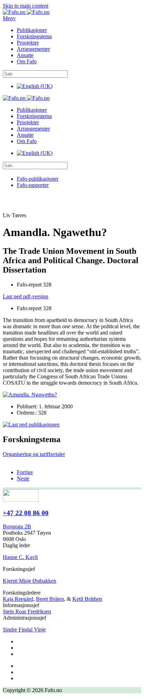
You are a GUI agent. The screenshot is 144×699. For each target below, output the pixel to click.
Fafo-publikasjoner (37, 179)
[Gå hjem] (26, 12)
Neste (23, 478)
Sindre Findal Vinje (24, 630)
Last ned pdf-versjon (25, 296)
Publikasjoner (32, 30)
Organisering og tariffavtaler (34, 454)
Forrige (25, 472)
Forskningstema (34, 36)
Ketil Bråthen (87, 599)
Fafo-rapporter (33, 185)
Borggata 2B (17, 526)
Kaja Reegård (18, 599)
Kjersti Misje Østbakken (29, 581)
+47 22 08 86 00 (26, 513)
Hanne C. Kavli (20, 557)
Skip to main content (25, 6)
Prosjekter (28, 43)
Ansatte (25, 55)
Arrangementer (33, 49)
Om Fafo (27, 61)
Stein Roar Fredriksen (27, 611)
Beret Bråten (50, 599)
